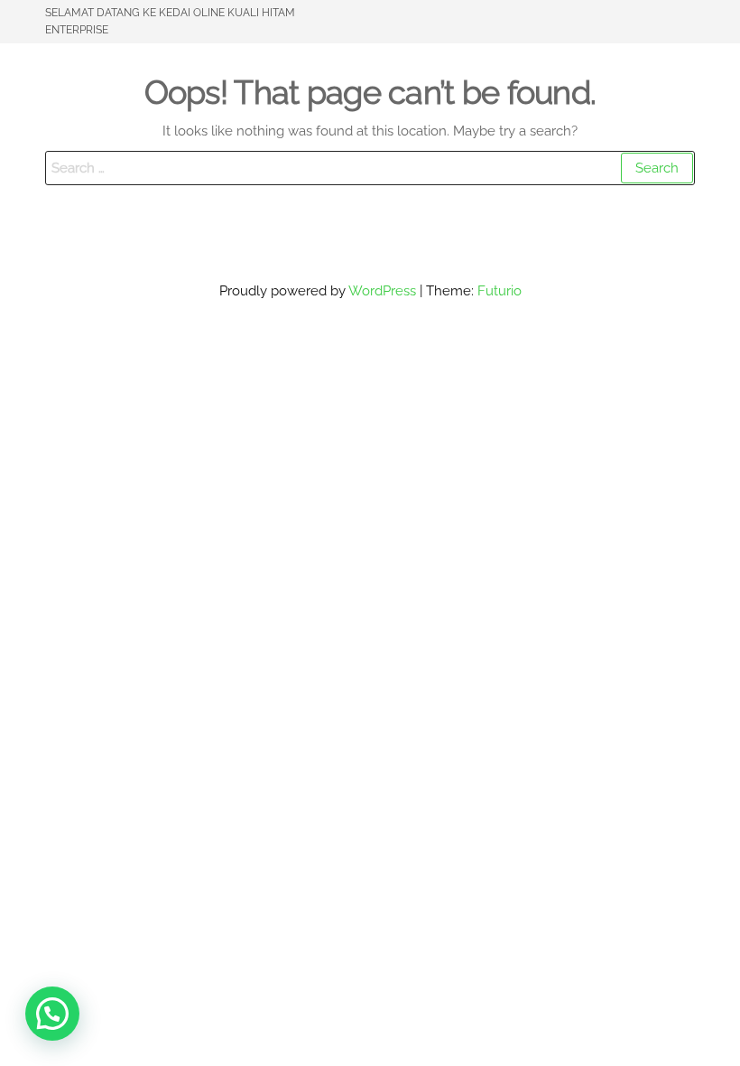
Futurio (499, 291)
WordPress (382, 291)
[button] (52, 1014)
